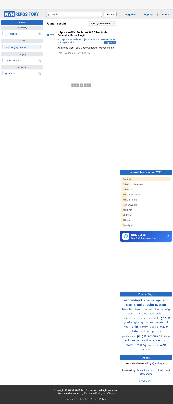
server (136, 340)
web (163, 345)
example (127, 318)
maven (164, 326)
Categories (129, 14)
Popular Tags (146, 294)
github (165, 318)
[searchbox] (74, 14)
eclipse (160, 313)
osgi (161, 331)
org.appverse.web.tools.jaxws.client (77, 39)
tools (151, 345)
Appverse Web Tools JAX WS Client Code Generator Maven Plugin (82, 34)
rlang (167, 336)
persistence (129, 336)
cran (130, 313)
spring (158, 340)
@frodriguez (159, 363)
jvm (125, 326)
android (136, 300)
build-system (156, 304)
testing (142, 345)
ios (152, 322)
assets (131, 304)
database (148, 313)
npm (154, 331)
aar (126, 300)
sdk (128, 340)
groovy (139, 322)
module (144, 331)
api (158, 300)
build (141, 304)
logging (154, 326)
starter (130, 345)
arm (165, 300)
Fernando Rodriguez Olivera (99, 393)
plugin (142, 336)
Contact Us (82, 399)
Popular (148, 14)
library (144, 326)
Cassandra (146, 373)
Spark (153, 370)
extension (139, 318)
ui (157, 345)
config (166, 309)
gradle (128, 322)
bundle (127, 309)
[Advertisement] (86, 4)
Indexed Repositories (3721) (146, 172)
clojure (147, 309)
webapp (146, 349)
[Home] (22, 16)
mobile (133, 331)
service (147, 340)
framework (153, 318)
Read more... (146, 380)
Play (146, 370)
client (138, 309)
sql (165, 340)
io (147, 322)
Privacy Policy (98, 399)
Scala (140, 370)
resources (155, 336)
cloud (157, 309)
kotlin (134, 326)
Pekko (161, 370)
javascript (162, 322)
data (137, 313)
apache (149, 300)
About (165, 14)
